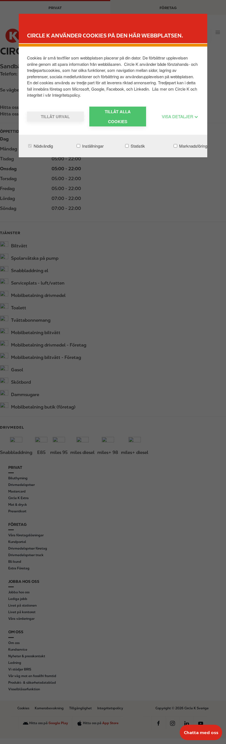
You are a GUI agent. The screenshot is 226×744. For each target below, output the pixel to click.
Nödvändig (43, 146)
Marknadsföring (192, 146)
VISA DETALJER (178, 116)
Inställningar (92, 146)
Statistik (137, 146)
